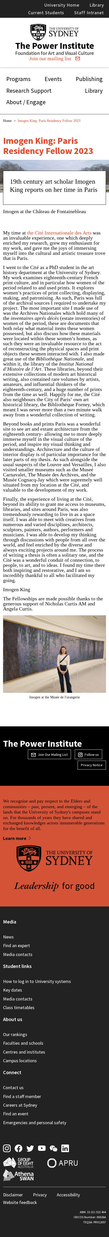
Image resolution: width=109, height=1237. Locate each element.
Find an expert (16, 945)
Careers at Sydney (20, 1105)
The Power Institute (54, 45)
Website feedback (20, 1202)
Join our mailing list (50, 58)
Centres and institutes (24, 1052)
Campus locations (20, 1060)
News (8, 937)
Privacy (40, 1195)
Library (96, 5)
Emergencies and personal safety (34, 1122)
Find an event (15, 1114)
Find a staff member (22, 1096)
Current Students (46, 12)
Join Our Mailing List (53, 754)
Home (7, 121)
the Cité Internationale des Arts (59, 233)
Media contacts (17, 954)
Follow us (92, 754)
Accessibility (68, 1195)
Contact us (13, 1087)
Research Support (28, 91)
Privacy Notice (92, 765)
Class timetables (18, 1007)
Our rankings (15, 1034)
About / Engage (26, 102)
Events (53, 79)
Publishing (89, 79)
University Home (61, 5)
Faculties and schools (23, 1043)
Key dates (12, 990)
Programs (18, 79)
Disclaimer (13, 1195)
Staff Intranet (89, 12)
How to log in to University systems (37, 981)
